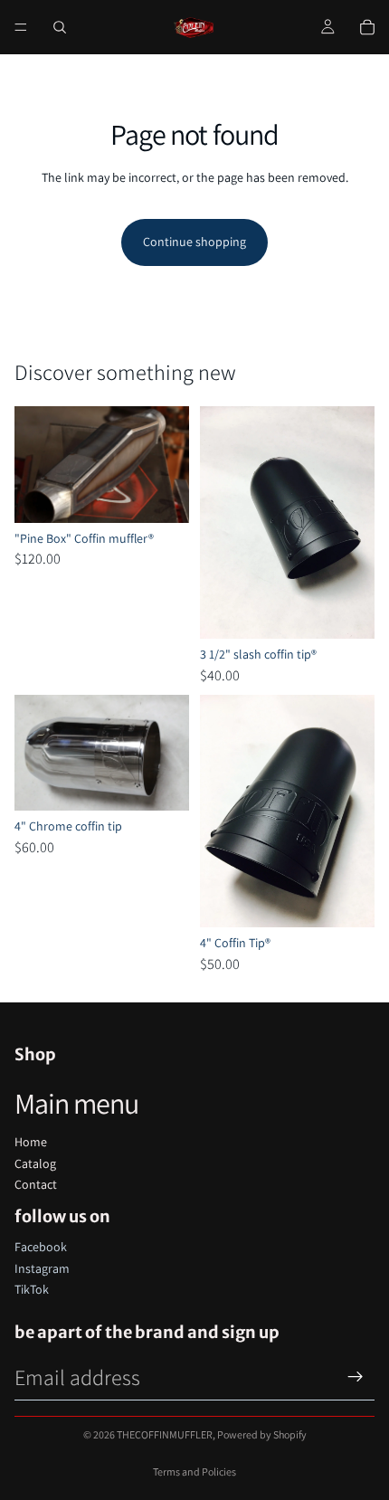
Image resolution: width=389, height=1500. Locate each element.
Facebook (40, 1247)
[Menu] (21, 27)
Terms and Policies (194, 1471)
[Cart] (367, 27)
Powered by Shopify (262, 1434)
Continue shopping (194, 241)
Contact (35, 1184)
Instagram (42, 1268)
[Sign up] (356, 1377)
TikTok (31, 1289)
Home (30, 1142)
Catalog (35, 1163)
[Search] (60, 27)
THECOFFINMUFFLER (165, 1434)
